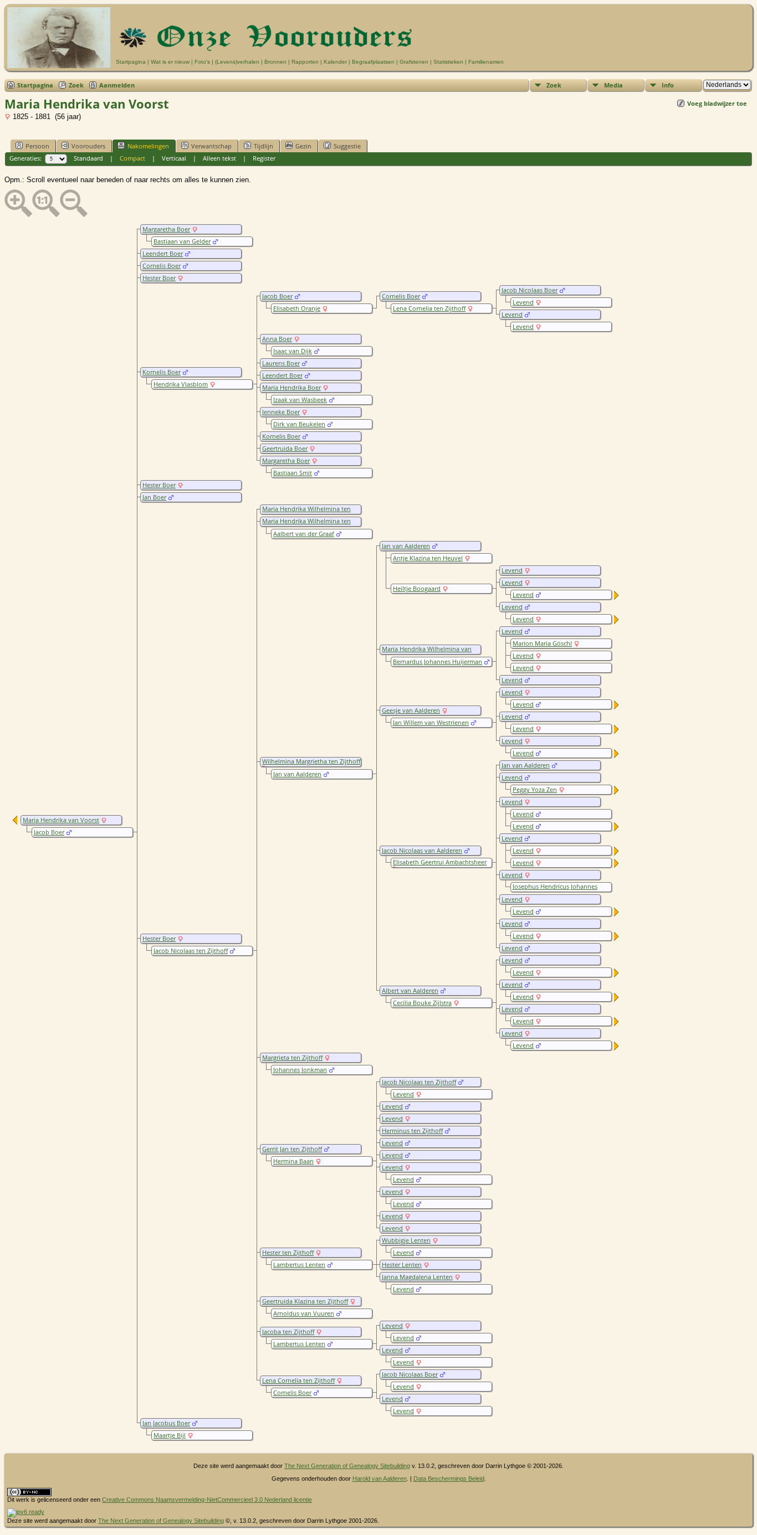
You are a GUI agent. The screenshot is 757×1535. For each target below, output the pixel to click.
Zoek (76, 85)
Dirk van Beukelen (299, 424)
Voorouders (88, 146)
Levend (523, 302)
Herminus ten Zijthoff (412, 1131)
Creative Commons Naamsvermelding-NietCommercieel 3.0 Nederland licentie (207, 1499)
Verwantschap (211, 146)
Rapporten (305, 62)
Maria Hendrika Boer (291, 388)
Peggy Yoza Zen (535, 790)
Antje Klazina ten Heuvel (428, 558)
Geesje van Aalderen (411, 710)
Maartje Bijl (170, 1435)
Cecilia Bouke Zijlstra (422, 1003)
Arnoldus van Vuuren (303, 1313)
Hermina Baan (293, 1161)
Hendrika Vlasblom (181, 384)
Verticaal (174, 158)
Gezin (303, 146)
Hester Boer (159, 278)
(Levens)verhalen (237, 62)
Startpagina (131, 62)
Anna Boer (277, 339)
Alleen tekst (219, 158)
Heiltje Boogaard (417, 589)
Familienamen (486, 62)
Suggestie (347, 146)
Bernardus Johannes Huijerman (437, 662)
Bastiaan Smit (292, 473)
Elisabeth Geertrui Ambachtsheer (440, 862)
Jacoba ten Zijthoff (288, 1332)
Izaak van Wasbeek (300, 400)
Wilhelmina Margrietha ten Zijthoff (311, 761)
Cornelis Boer (161, 266)
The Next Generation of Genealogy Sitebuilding (347, 1465)
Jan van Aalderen (406, 546)
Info (668, 85)
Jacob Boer (277, 296)
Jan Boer (154, 497)
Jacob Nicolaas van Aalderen (422, 850)
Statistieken (448, 62)
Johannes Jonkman (300, 1070)
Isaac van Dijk (292, 351)
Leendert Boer (162, 253)
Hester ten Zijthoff (288, 1252)
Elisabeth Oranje (296, 308)
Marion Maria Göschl (542, 643)
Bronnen (275, 62)
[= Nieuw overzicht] (617, 597)
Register (264, 158)
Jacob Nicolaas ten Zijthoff (419, 1082)
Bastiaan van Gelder (182, 241)
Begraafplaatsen (373, 62)
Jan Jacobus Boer (166, 1423)
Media (613, 85)
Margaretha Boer (166, 229)
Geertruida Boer (285, 448)
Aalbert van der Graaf (303, 534)
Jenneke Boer (281, 412)
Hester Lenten (402, 1265)
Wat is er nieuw (170, 62)
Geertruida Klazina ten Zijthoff (305, 1301)
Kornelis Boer (281, 436)
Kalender (335, 62)
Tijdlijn (263, 146)
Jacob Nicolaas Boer (529, 290)
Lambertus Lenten (299, 1265)
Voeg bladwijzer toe (717, 103)
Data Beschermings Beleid (448, 1478)
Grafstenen (414, 62)
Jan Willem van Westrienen (431, 723)
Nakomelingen (148, 146)
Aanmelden (117, 85)
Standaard (88, 158)
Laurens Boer (281, 363)
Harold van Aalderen (379, 1478)
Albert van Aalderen (410, 991)
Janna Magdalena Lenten (417, 1277)
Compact (132, 158)
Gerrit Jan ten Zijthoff (292, 1149)
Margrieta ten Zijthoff (292, 1058)
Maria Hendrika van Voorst (61, 820)
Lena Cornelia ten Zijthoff (429, 308)
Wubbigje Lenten (406, 1240)
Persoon (37, 146)
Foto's (202, 62)
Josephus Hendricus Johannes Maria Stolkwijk (554, 890)
